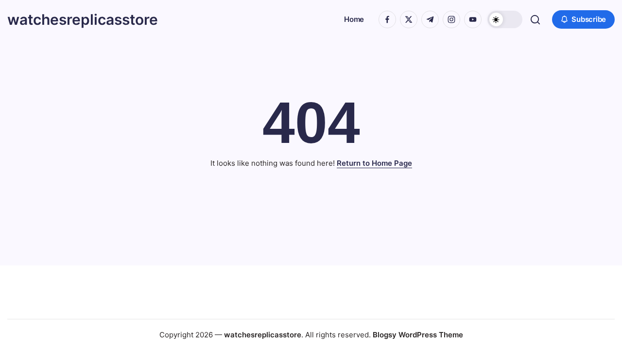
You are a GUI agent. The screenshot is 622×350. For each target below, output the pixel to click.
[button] (504, 19)
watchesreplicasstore (82, 19)
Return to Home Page (374, 163)
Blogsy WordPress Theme (418, 334)
